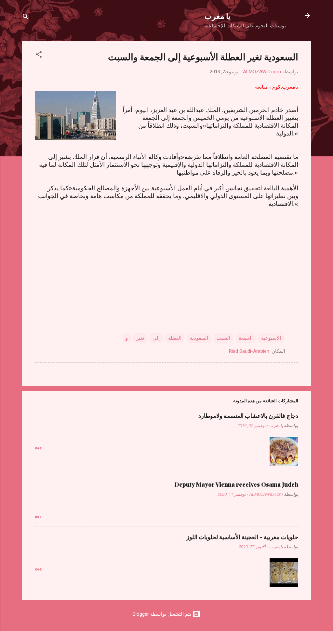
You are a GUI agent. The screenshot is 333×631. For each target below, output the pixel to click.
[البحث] (26, 18)
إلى (156, 338)
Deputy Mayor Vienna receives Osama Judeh (236, 484)
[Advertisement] (166, 258)
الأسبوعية (271, 338)
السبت (223, 338)
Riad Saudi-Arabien (249, 351)
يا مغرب (218, 15)
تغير (140, 338)
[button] (39, 55)
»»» (38, 448)
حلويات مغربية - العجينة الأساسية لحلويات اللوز (242, 537)
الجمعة (246, 338)
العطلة (174, 338)
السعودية (199, 338)
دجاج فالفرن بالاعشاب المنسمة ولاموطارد (248, 416)
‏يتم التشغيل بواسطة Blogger (163, 614)
